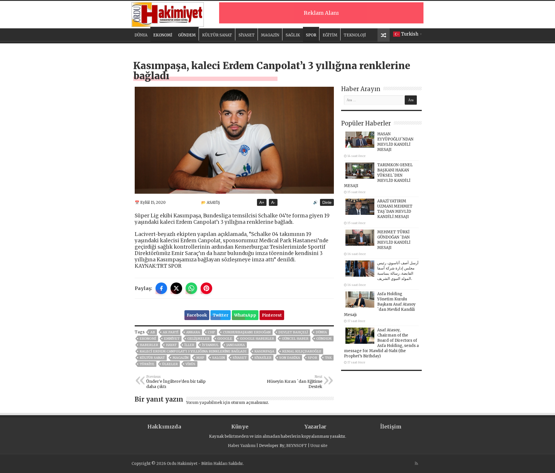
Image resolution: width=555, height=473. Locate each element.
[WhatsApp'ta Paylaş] (191, 288)
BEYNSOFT (296, 445)
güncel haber (295, 339)
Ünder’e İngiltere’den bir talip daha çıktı (176, 382)
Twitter (220, 315)
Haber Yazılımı (242, 445)
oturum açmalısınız (249, 402)
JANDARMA (235, 345)
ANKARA (193, 332)
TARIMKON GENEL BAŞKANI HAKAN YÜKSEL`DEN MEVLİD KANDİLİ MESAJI (378, 175)
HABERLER (149, 345)
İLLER (189, 345)
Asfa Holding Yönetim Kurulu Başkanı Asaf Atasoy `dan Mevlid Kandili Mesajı (380, 304)
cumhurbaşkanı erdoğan (247, 332)
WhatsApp (245, 315)
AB (152, 332)
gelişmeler (198, 339)
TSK (328, 358)
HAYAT (171, 345)
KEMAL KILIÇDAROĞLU (301, 351)
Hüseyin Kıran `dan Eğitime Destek (294, 382)
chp (211, 332)
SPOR (311, 35)
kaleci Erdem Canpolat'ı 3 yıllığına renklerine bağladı (193, 351)
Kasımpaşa (264, 351)
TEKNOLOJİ (355, 35)
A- (273, 202)
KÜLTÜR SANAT (217, 35)
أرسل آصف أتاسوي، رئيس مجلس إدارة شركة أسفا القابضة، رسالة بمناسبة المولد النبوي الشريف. (398, 270)
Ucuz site (319, 445)
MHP (200, 358)
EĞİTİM (330, 35)
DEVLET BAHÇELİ (293, 332)
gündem (324, 339)
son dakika (289, 358)
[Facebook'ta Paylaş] (161, 288)
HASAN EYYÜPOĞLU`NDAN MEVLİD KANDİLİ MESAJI (395, 142)
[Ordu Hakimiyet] (168, 13)
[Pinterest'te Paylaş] (206, 288)
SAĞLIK (293, 35)
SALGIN (218, 358)
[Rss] (416, 463)
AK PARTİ (170, 332)
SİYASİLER (262, 358)
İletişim (391, 426)
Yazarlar (315, 426)
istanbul (210, 345)
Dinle (327, 202)
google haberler (257, 339)
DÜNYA (140, 35)
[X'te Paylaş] (176, 288)
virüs (190, 364)
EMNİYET (172, 339)
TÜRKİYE (147, 364)
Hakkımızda (164, 426)
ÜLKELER (170, 364)
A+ (261, 202)
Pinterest (272, 315)
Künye (239, 426)
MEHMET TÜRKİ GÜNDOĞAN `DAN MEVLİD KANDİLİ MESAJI (393, 240)
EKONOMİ (162, 35)
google (224, 339)
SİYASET (246, 35)
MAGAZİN (270, 35)
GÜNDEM (187, 35)
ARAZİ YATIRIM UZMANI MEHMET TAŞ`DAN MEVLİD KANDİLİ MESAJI (394, 209)
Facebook (197, 315)
